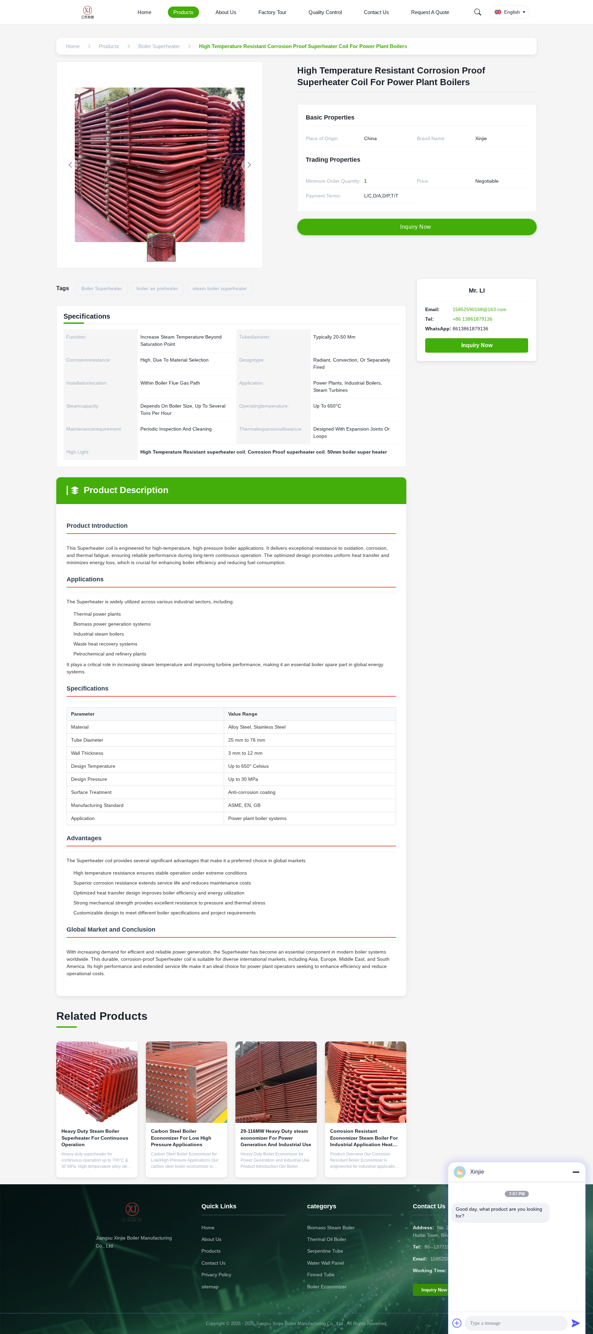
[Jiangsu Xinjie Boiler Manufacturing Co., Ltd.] (89, 12)
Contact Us (376, 12)
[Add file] (457, 1323)
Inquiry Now (476, 345)
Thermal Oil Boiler (326, 1239)
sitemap (210, 1286)
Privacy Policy (216, 1274)
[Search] (478, 12)
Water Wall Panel (325, 1263)
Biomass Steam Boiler (331, 1227)
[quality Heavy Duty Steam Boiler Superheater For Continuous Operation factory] (97, 1082)
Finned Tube (321, 1274)
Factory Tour (272, 12)
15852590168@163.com (480, 309)
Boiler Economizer (327, 1286)
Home (144, 12)
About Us (226, 12)
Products (183, 12)
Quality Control (325, 12)
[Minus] (576, 1172)
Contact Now (97, 1167)
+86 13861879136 (472, 319)
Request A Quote (430, 12)
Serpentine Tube (325, 1251)
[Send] (575, 1323)
